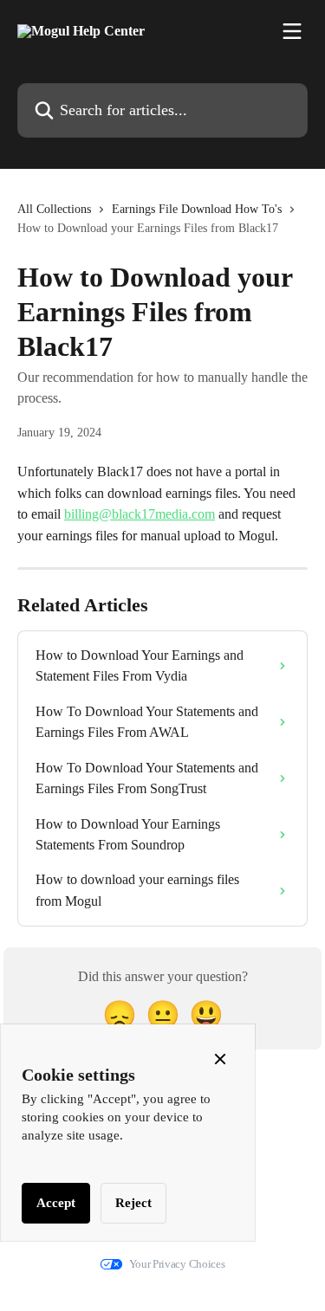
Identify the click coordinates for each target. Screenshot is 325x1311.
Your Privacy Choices (177, 1263)
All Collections (54, 209)
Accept (55, 1203)
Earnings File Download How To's (197, 209)
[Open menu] (292, 31)
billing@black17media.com (139, 514)
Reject (133, 1203)
